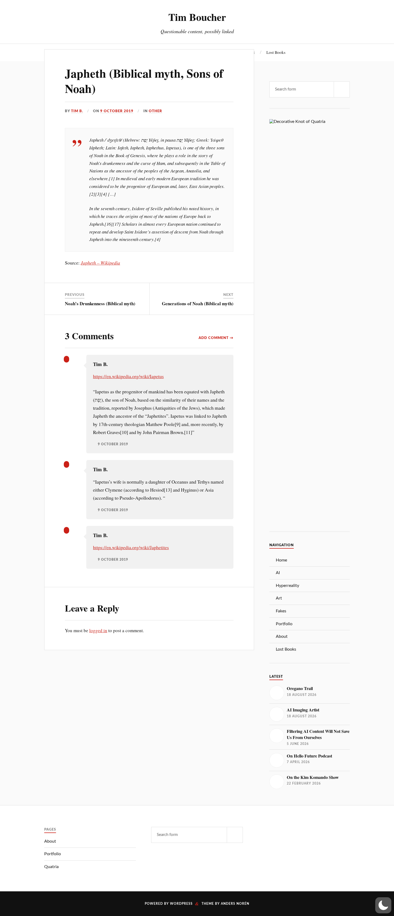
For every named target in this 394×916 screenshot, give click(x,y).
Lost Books (275, 52)
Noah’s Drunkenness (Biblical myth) (100, 303)
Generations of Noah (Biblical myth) (197, 303)
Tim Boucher (197, 16)
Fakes (281, 611)
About (282, 636)
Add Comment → (216, 338)
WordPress (181, 903)
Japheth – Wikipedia (100, 262)
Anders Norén (235, 903)
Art (279, 598)
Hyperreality (287, 585)
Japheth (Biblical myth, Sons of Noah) (144, 81)
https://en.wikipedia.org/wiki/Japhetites (131, 547)
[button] (383, 905)
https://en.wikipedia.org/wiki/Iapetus (128, 376)
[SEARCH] (342, 89)
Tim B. (77, 111)
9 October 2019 (116, 111)
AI (278, 573)
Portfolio (284, 624)
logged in (98, 630)
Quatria (51, 867)
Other (155, 111)
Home (281, 560)
